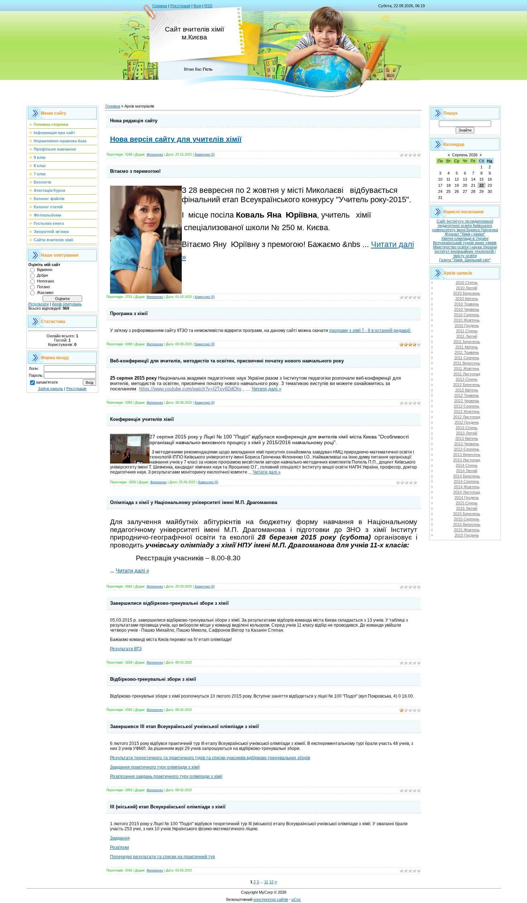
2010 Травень (466, 304)
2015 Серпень (466, 519)
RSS (208, 6)
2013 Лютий (466, 433)
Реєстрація (180, 6)
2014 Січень (467, 465)
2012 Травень (466, 395)
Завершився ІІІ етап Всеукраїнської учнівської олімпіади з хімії (184, 726)
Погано (43, 287)
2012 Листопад (466, 417)
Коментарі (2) (205, 154)
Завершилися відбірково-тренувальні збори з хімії (169, 603)
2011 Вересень (466, 363)
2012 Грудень (467, 422)
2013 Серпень (466, 449)
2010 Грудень (467, 325)
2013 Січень (467, 428)
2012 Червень (466, 401)
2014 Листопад (466, 492)
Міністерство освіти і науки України (465, 247)
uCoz (296, 899)
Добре (42, 275)
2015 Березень (466, 514)
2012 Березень (466, 384)
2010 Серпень (466, 315)
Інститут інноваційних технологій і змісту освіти (465, 253)
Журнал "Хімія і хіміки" (465, 234)
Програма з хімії (129, 313)
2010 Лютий (466, 288)
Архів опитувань (67, 304)
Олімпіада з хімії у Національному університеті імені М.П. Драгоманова (193, 502)
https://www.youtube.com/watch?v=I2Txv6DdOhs (190, 388)
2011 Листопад (467, 374)
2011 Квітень (466, 347)
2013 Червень (466, 444)
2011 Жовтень (466, 368)
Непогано (45, 281)
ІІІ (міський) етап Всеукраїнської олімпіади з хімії (167, 806)
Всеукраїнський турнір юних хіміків (465, 243)
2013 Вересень (466, 454)
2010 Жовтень (467, 320)
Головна (159, 6)
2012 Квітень (466, 390)
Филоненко (155, 154)
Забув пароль (50, 388)
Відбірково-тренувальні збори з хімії (153, 679)
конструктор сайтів (270, 899)
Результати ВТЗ (126, 648)
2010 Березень (466, 293)
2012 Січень (467, 379)
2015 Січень (467, 503)
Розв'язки (119, 847)
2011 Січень (467, 331)
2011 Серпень (466, 358)
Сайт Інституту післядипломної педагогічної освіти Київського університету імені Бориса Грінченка (465, 225)
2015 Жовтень (467, 530)
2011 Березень (467, 341)
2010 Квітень (466, 298)
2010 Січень (467, 282)
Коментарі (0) (205, 297)
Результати (38, 304)
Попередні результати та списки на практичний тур (162, 856)
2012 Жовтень (467, 411)
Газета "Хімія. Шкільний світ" (465, 260)
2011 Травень (467, 352)
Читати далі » (266, 388)
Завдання (120, 838)
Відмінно (44, 269)
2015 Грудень (467, 535)
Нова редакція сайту (133, 120)
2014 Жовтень (467, 487)
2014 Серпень (466, 481)
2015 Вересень (466, 524)
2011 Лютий (466, 336)
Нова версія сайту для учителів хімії (176, 139)
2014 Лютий (466, 471)
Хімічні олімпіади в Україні (464, 238)
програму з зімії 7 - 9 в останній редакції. (370, 330)
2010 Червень (466, 309)
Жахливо (45, 292)
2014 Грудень (467, 497)
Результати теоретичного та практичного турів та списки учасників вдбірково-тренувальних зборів (210, 757)
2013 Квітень (466, 438)
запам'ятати (47, 382)
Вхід (197, 6)
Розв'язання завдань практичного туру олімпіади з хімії (166, 776)
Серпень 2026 (465, 155)
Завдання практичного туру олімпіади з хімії (155, 767)
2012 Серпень (466, 406)
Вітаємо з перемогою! (135, 171)
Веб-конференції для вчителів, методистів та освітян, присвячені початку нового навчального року (227, 360)
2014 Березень (466, 476)
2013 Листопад (466, 460)
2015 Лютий (466, 508)
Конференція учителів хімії (142, 419)
